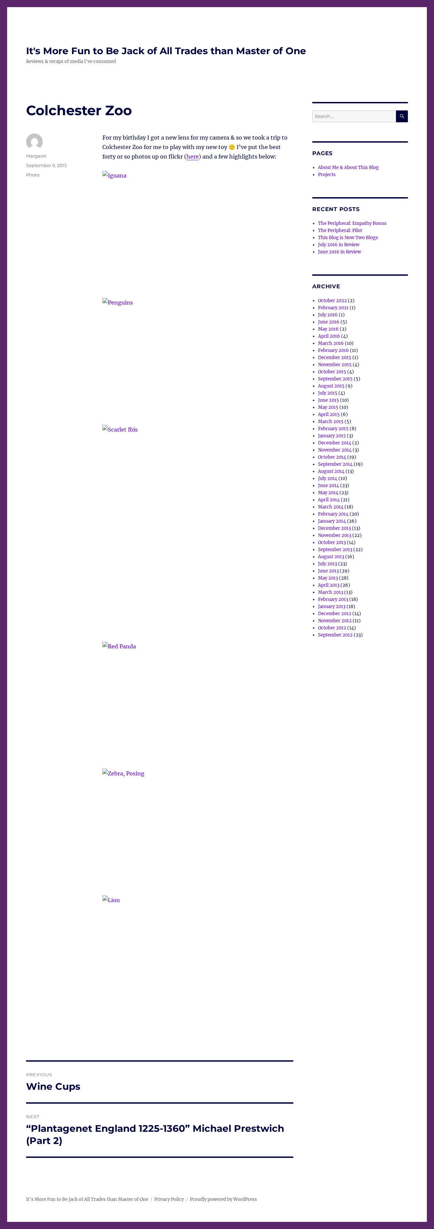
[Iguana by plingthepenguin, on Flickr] (197, 234)
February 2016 (333, 350)
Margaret (36, 156)
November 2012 (335, 621)
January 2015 (332, 436)
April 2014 (329, 500)
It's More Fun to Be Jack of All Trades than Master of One (166, 51)
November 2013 (334, 535)
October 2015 (332, 372)
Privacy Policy (169, 1199)
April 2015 (329, 414)
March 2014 (330, 507)
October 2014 (332, 457)
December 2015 (334, 357)
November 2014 (335, 450)
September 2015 (335, 379)
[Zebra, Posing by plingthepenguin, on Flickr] (197, 832)
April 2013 (328, 585)
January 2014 (332, 521)
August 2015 (331, 386)
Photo (32, 175)
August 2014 (331, 471)
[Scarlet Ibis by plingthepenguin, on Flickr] (197, 533)
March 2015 (330, 421)
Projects (327, 175)
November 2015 (335, 365)
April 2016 (329, 336)
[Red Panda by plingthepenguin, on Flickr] (197, 705)
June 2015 (328, 400)
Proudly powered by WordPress (223, 1199)
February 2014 (333, 514)
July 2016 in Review (338, 245)
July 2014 (327, 478)
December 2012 (334, 614)
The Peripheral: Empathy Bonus (352, 223)
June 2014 (328, 485)
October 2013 (332, 542)
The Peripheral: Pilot (340, 230)
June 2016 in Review (339, 252)
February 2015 (333, 429)
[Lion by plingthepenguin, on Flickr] (197, 958)
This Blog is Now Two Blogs (348, 238)
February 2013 (333, 599)
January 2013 (332, 606)
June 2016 (328, 322)
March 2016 (331, 343)
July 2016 (328, 315)
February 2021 (333, 308)
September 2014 (335, 464)
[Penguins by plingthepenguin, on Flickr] (197, 361)
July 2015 (327, 393)
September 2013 (335, 550)
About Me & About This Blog (348, 167)
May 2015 (328, 407)
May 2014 (328, 493)
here (192, 156)
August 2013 (331, 557)
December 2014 (334, 443)
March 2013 (330, 592)
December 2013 (334, 528)
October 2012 (332, 628)
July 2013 (327, 564)
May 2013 (328, 578)
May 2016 (328, 329)
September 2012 (335, 635)
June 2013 (328, 571)
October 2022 (332, 301)
